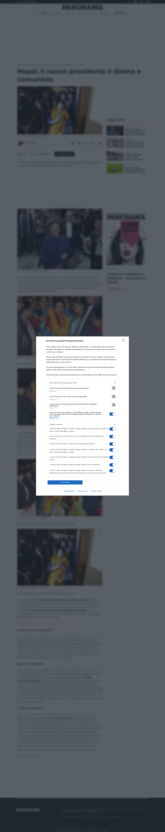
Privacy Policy (96, 491)
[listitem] (82, 382)
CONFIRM (65, 482)
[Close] (124, 341)
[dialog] (82, 416)
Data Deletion (69, 491)
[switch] (112, 388)
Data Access (82, 491)
